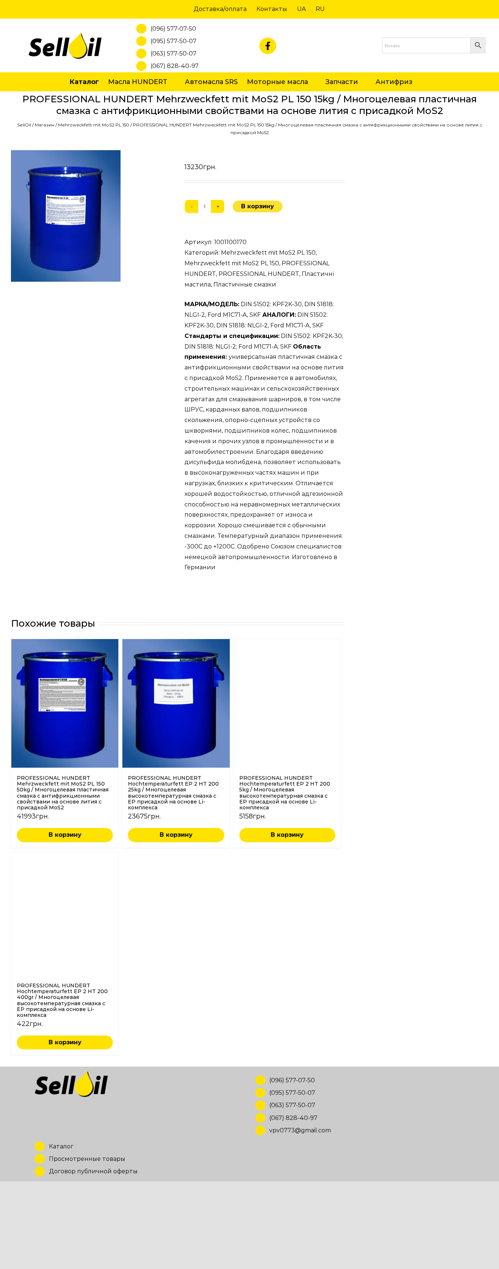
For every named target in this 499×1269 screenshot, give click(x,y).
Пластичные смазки (244, 284)
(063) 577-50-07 (174, 53)
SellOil (24, 125)
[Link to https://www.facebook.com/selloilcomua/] (267, 46)
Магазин (44, 125)
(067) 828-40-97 (175, 65)
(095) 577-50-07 (174, 41)
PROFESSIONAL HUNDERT (258, 273)
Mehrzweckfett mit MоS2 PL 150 (93, 125)
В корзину (257, 206)
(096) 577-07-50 (173, 28)
